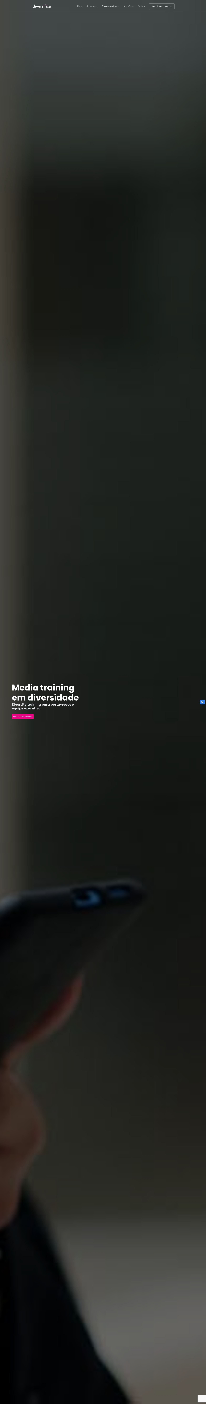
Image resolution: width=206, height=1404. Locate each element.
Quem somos (92, 6)
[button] (118, 6)
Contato (141, 6)
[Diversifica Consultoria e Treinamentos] (42, 6)
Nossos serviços (109, 6)
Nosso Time (128, 6)
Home (80, 6)
